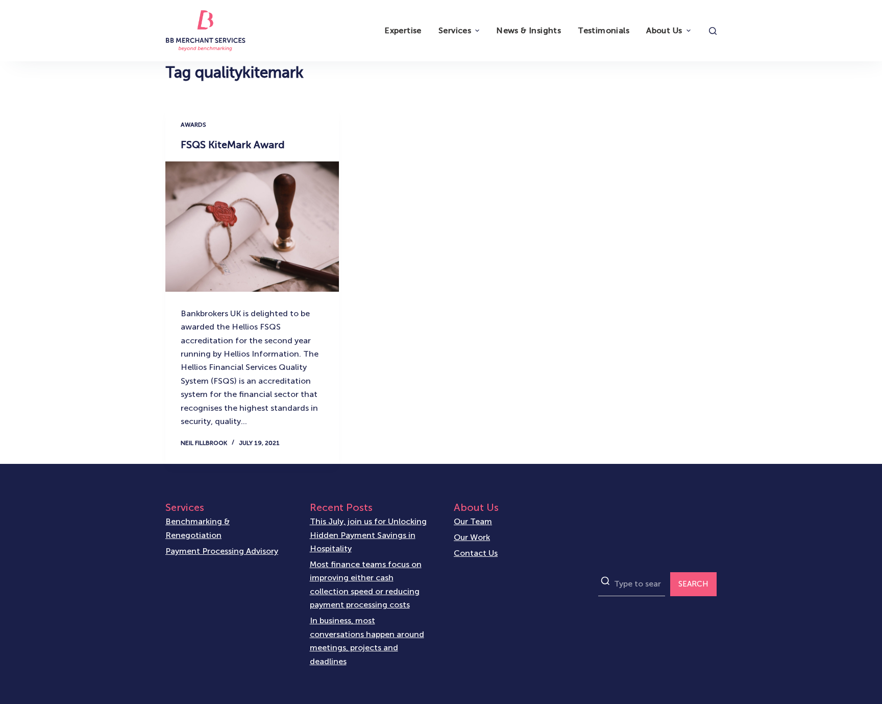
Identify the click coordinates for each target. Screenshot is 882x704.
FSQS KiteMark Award (233, 144)
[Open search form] (713, 31)
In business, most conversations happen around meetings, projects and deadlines (367, 641)
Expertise (403, 30)
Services (454, 30)
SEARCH (693, 584)
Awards (193, 124)
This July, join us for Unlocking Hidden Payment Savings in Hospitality (368, 535)
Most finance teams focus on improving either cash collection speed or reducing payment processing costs (366, 584)
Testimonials (603, 30)
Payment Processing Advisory (221, 551)
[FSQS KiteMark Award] (252, 226)
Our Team (473, 521)
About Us (664, 30)
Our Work (472, 537)
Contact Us (476, 553)
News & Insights (528, 30)
